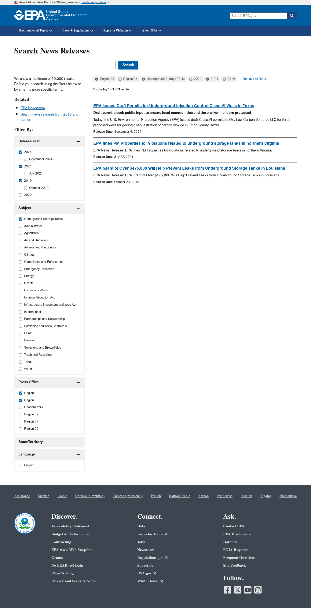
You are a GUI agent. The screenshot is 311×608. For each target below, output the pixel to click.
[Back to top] (299, 596)
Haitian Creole (179, 496)
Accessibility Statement (70, 526)
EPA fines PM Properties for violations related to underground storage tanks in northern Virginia (186, 143)
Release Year (29, 141)
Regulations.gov (150, 557)
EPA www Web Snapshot (72, 550)
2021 (214, 79)
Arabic (62, 496)
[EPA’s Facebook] (227, 590)
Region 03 (106, 79)
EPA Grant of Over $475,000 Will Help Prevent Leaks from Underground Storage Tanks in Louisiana (189, 168)
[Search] (292, 15)
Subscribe (145, 565)
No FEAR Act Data (67, 565)
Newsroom (145, 550)
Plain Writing (62, 573)
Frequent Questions (239, 557)
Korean (203, 496)
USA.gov (144, 573)
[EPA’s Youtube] (248, 590)
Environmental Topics (33, 30)
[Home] (50, 15)
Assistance (22, 496)
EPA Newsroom (33, 108)
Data (141, 526)
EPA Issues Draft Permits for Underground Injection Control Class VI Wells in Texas (173, 106)
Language (26, 454)
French (156, 496)
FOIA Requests (235, 550)
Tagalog (265, 496)
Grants (57, 557)
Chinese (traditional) (128, 496)
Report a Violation (115, 30)
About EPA (149, 30)
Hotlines (230, 542)
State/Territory (30, 442)
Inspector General (152, 534)
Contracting (61, 542)
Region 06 (130, 79)
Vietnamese (288, 496)
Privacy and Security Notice (74, 581)
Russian (246, 496)
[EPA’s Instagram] (258, 590)
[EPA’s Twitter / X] (237, 590)
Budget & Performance (70, 534)
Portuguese (225, 496)
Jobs (141, 542)
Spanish (43, 496)
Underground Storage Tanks (165, 79)
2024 (197, 79)
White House (147, 581)
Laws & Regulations (75, 30)
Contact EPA (234, 526)
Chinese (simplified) (90, 496)
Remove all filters (254, 79)
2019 (231, 79)
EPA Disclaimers (237, 534)
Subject (24, 208)
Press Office (28, 382)
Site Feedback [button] (234, 565)
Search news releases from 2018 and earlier (49, 117)
